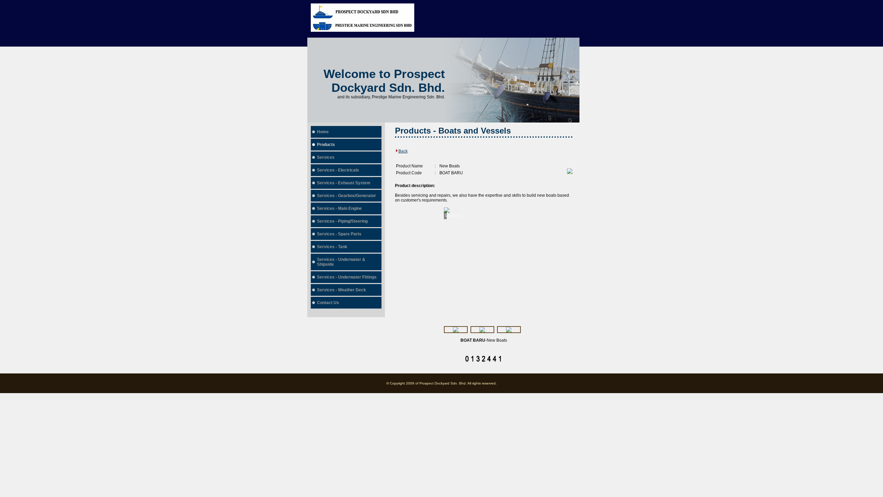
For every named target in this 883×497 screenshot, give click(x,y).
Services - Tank (332, 246)
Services (326, 157)
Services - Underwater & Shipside (341, 262)
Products (326, 144)
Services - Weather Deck (341, 290)
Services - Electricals (338, 170)
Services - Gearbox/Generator (346, 195)
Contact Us (328, 302)
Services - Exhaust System (343, 183)
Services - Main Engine (339, 208)
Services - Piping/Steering (342, 221)
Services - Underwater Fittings (347, 277)
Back (403, 151)
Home (323, 131)
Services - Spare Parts (339, 234)
